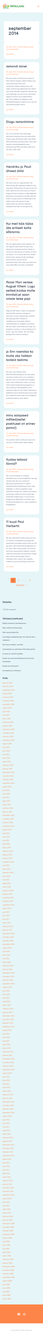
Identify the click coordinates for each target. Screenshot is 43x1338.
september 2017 (8, 905)
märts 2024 (7, 719)
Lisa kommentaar (12, 49)
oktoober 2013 (8, 1066)
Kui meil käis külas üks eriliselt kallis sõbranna (19, 228)
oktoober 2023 (8, 736)
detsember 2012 (8, 1102)
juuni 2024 (6, 711)
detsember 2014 (8, 1016)
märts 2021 (7, 848)
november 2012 (8, 1105)
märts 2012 (7, 1134)
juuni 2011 (6, 1166)
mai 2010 (6, 1206)
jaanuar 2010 (7, 1220)
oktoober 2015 (8, 980)
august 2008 (7, 1281)
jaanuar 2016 (7, 969)
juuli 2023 (6, 747)
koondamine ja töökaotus (12, 671)
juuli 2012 (6, 1120)
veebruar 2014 (8, 1052)
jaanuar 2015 (7, 1012)
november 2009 (8, 1227)
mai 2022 (6, 797)
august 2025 (7, 693)
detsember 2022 (8, 772)
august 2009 (7, 1238)
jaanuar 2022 (7, 812)
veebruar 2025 (8, 697)
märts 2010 (7, 1213)
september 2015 (8, 984)
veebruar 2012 (8, 1138)
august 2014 (7, 1030)
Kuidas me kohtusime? (11, 666)
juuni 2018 (6, 876)
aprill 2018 (6, 883)
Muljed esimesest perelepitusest (14, 623)
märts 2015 (7, 1005)
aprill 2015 (6, 1001)
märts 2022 (7, 805)
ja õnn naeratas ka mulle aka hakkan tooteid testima (19, 356)
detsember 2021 (8, 815)
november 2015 (8, 976)
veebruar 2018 (8, 890)
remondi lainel (16, 66)
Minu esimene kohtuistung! (12, 628)
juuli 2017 (6, 912)
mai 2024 (6, 715)
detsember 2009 (8, 1223)
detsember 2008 (8, 1266)
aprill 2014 (6, 1044)
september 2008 (8, 1277)
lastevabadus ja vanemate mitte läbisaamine (19, 649)
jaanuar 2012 (7, 1141)
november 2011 (8, 1148)
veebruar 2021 (8, 851)
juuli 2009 (6, 1241)
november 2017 (8, 898)
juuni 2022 (6, 794)
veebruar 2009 (8, 1259)
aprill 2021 (6, 844)
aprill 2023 (6, 758)
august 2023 (7, 744)
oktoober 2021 (8, 822)
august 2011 (7, 1159)
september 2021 (8, 826)
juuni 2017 (6, 916)
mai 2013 (6, 1084)
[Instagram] (24, 1314)
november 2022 (8, 776)
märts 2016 (7, 962)
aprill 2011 (6, 1173)
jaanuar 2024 (7, 726)
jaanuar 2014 (7, 1055)
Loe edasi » (10, 54)
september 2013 (8, 1070)
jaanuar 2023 (7, 769)
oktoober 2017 (8, 901)
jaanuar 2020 (7, 858)
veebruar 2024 (8, 722)
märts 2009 (7, 1256)
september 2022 (8, 783)
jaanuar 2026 (7, 683)
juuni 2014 (6, 1037)
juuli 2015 (6, 991)
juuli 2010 (6, 1202)
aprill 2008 (6, 1295)
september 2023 (8, 740)
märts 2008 (7, 1299)
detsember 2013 (8, 1059)
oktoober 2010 (8, 1191)
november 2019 (8, 862)
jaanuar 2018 (7, 894)
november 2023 (8, 733)
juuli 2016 (6, 951)
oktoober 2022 (8, 779)
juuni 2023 (6, 751)
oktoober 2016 (8, 941)
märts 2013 (7, 1091)
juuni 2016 (6, 955)
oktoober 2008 (8, 1274)
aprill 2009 (6, 1252)
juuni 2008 (6, 1288)
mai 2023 (6, 754)
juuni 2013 (6, 1080)
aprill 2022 (6, 801)
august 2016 (7, 948)
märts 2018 (7, 887)
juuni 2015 (6, 994)
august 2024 (7, 708)
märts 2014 (7, 1048)
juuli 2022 (6, 790)
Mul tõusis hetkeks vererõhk (13, 645)
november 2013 (8, 1062)
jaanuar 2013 (7, 1098)
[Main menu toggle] (38, 6)
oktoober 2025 (8, 686)
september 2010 (8, 1195)
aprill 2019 (6, 869)
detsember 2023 (8, 729)
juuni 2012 (6, 1123)
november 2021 (8, 819)
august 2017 (7, 908)
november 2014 (8, 1019)
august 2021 (7, 830)
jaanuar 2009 (7, 1263)
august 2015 (7, 987)
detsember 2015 (8, 973)
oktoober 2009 (8, 1231)
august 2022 (7, 787)
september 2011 (8, 1156)
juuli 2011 (6, 1163)
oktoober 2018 (8, 873)
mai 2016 (6, 958)
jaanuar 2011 (7, 1184)
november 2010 (8, 1188)
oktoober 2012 (8, 1109)
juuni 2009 (6, 1245)
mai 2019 (6, 865)
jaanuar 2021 (7, 855)
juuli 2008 (6, 1284)
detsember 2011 (8, 1145)
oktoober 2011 (8, 1152)
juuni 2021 (6, 837)
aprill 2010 (6, 1209)
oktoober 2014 (8, 1023)
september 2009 (8, 1234)
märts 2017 (7, 923)
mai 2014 (6, 1041)
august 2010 (7, 1198)
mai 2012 (6, 1127)
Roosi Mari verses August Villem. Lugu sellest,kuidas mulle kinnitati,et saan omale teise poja (20, 290)
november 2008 (8, 1270)
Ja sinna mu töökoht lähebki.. (13, 654)
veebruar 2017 (8, 926)
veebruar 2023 (8, 765)
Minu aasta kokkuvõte (10, 632)
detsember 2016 (8, 933)
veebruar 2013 (8, 1095)
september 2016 (8, 944)
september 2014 (8, 1027)
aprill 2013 (6, 1087)
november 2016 (8, 937)
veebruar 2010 (8, 1216)
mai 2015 (6, 998)
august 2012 (7, 1116)
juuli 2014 (6, 1034)
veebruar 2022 (8, 808)
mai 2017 (6, 919)
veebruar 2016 (8, 966)
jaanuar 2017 (7, 930)
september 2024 (8, 704)
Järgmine (21, 585)
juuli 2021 (6, 833)
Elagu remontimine (20, 122)
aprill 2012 (6, 1130)
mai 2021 (6, 840)
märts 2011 (7, 1177)
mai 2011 (6, 1170)
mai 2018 (6, 880)
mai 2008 (6, 1292)
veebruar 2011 (8, 1181)
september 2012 (8, 1113)
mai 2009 (6, 1249)
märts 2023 (7, 762)
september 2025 (8, 690)
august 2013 (7, 1073)
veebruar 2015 (8, 1009)
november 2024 (8, 701)
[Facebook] (18, 1314)
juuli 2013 (6, 1077)
